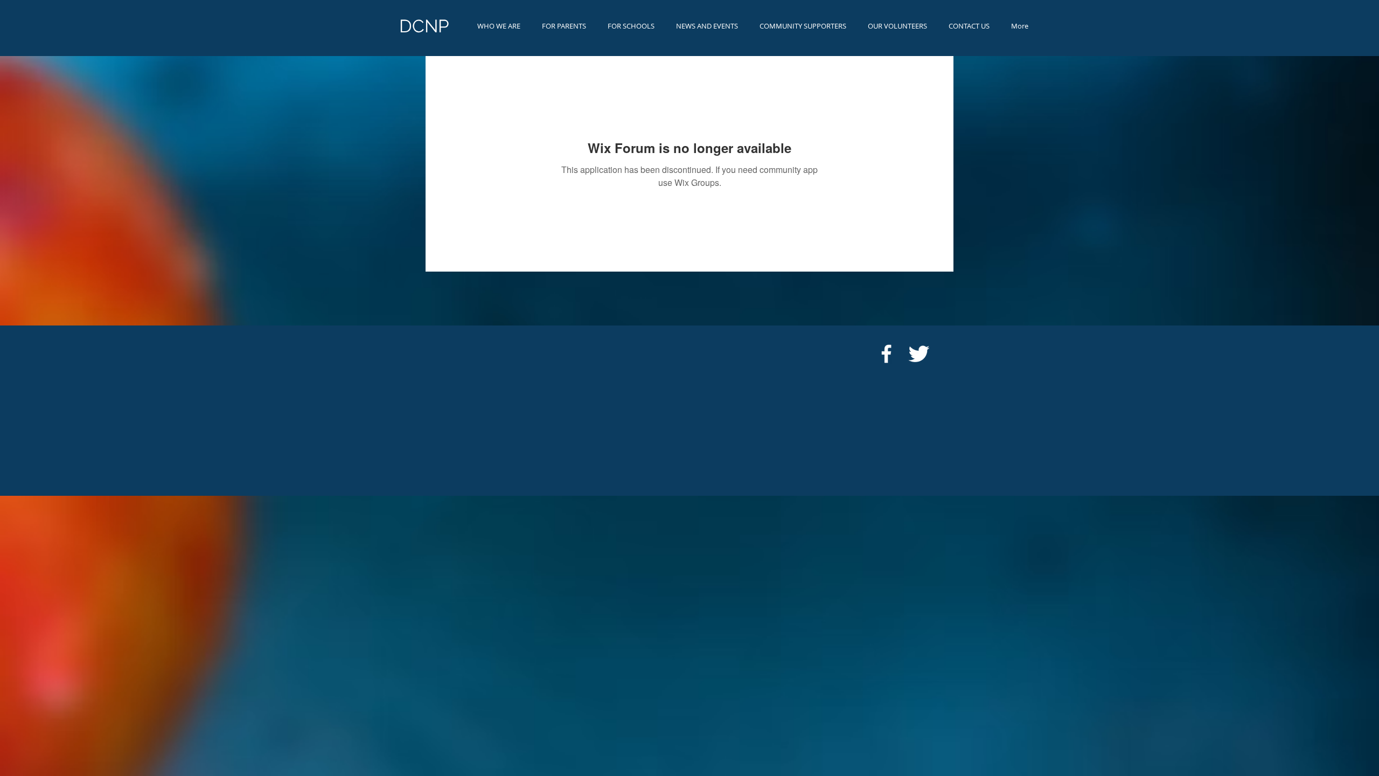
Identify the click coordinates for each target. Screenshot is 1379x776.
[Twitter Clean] (919, 354)
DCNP (424, 26)
